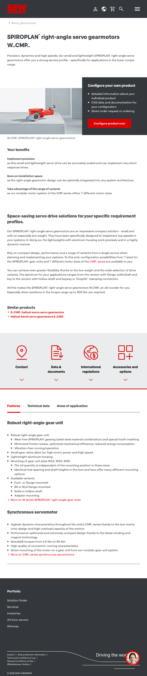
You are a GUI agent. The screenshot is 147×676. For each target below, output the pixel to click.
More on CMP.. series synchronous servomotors (42, 554)
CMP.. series (97, 261)
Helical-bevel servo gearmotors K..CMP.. (37, 316)
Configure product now (109, 123)
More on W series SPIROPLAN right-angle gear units (46, 500)
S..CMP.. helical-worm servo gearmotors (37, 312)
